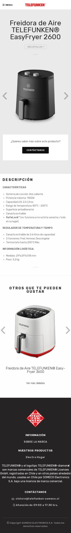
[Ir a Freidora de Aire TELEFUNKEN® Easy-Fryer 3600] (35, 331)
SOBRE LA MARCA (35, 442)
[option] (35, 96)
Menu (9, 5)
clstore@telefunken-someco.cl (37, 499)
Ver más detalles (35, 383)
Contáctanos (36, 150)
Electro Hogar (35, 457)
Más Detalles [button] (35, 47)
